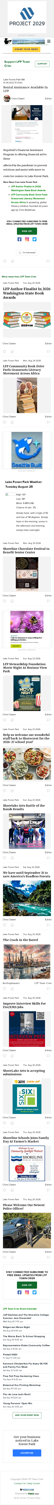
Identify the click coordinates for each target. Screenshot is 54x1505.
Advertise (27, 1453)
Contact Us (20, 1483)
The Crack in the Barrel (20, 940)
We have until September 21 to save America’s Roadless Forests (26, 874)
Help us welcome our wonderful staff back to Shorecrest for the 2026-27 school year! (26, 738)
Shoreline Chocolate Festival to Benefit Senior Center (26, 550)
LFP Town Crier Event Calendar (20, 1308)
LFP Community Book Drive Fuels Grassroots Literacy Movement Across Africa (23, 369)
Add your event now (27, 1415)
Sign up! (27, 231)
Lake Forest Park (11, 283)
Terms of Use (20, 1498)
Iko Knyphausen (11, 983)
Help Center (33, 1483)
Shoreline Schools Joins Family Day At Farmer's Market (26, 1139)
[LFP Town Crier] (24, 40)
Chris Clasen (18, 98)
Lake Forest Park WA (14, 79)
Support (42, 64)
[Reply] (13, 260)
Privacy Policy (34, 1498)
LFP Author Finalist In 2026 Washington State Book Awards (27, 293)
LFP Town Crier (43, 983)
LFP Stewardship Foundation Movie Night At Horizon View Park (25, 667)
